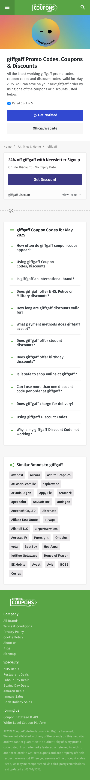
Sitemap (9, 654)
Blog (6, 648)
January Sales (13, 697)
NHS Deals (11, 669)
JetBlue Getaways (24, 556)
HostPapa (51, 547)
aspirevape (51, 484)
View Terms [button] (72, 194)
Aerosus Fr (19, 538)
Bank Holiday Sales (17, 702)
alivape (50, 520)
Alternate (49, 511)
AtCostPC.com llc (23, 484)
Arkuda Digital (21, 493)
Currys (16, 573)
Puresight (41, 538)
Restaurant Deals (16, 674)
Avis (50, 565)
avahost (17, 475)
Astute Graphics (59, 475)
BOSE (64, 565)
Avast (36, 565)
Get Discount (45, 179)
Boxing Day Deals (16, 685)
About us (9, 643)
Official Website (45, 128)
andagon (63, 502)
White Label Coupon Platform (25, 723)
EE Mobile (18, 565)
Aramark (65, 493)
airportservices (46, 529)
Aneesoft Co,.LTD (23, 511)
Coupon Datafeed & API (20, 717)
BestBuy (31, 547)
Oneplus (61, 538)
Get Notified (45, 115)
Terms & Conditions (17, 626)
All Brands (10, 621)
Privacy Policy (13, 632)
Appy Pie (45, 493)
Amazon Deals (13, 691)
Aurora (35, 475)
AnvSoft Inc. (41, 502)
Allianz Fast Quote (24, 520)
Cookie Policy (13, 637)
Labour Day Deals (16, 680)
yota (14, 547)
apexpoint (18, 502)
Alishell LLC (19, 529)
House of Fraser (56, 556)
